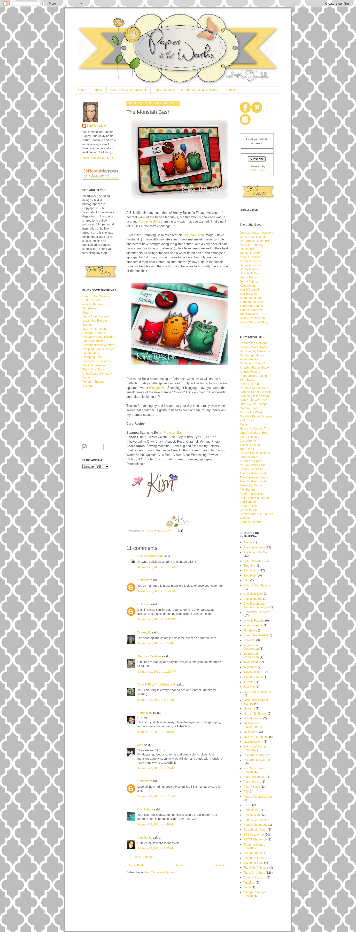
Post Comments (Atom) (159, 872)
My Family (250, 731)
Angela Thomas (250, 257)
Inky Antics (250, 667)
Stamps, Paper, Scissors (255, 392)
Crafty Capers (91, 300)
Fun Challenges (164, 90)
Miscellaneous (253, 718)
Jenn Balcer (247, 379)
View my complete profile (98, 158)
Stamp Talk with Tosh (253, 400)
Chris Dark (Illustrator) (254, 237)
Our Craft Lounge (93, 333)
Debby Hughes (250, 269)
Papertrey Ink (252, 781)
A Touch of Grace (251, 461)
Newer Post (135, 865)
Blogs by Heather (251, 522)
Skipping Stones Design (98, 349)
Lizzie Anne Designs (95, 316)
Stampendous (252, 853)
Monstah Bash (194, 235)
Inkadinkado (251, 662)
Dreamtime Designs (256, 612)
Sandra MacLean (251, 298)
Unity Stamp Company (97, 373)
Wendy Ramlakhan (252, 318)
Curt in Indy (145, 809)
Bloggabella (157, 388)
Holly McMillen (249, 273)
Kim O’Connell (249, 289)
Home (82, 90)
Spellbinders (90, 353)
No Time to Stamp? (252, 363)
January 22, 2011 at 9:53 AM (156, 768)
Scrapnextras (248, 457)
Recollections (252, 814)
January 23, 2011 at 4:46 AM (156, 824)
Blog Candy (251, 570)
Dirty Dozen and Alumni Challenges (256, 605)
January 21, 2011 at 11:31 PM (156, 671)
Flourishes (89, 308)
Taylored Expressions (96, 361)
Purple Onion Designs (257, 796)
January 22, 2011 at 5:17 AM (156, 699)
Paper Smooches (93, 341)
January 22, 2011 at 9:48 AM (156, 732)
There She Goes (93, 369)
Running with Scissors (254, 388)
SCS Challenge (253, 834)
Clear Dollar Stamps (95, 296)
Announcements (254, 547)
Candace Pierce (250, 261)
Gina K (86, 312)
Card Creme (248, 440)
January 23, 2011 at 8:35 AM (156, 848)
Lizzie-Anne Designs (257, 691)
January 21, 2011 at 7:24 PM (156, 643)
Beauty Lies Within (252, 469)
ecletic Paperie (253, 625)
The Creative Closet (253, 473)
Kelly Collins (248, 285)
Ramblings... (251, 810)
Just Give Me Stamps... (255, 404)
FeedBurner (257, 170)
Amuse (248, 542)
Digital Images (252, 599)
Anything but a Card (256, 552)
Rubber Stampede (255, 824)
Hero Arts (249, 640)
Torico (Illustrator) (251, 253)
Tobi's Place (247, 449)
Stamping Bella (149, 221)
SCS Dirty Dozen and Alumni (128, 90)
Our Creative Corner (256, 760)
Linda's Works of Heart (254, 432)
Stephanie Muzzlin (252, 302)
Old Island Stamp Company (254, 748)
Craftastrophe (249, 510)
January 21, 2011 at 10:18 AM (156, 567)
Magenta (249, 708)
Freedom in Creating (253, 375)
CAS (246, 580)
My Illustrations (253, 741)
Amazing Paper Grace (254, 367)
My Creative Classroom (251, 725)
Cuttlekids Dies (253, 593)
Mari (140, 745)
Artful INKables (253, 560)
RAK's (247, 805)
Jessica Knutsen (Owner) (256, 232)
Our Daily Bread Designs (98, 337)
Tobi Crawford (249, 314)
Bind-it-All (249, 565)
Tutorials (230, 90)
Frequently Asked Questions (199, 90)
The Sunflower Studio (254, 477)
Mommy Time (248, 408)
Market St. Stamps (255, 713)
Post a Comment (143, 857)
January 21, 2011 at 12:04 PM (156, 619)
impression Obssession (251, 647)
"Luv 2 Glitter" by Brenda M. (156, 684)
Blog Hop (249, 575)
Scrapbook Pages (255, 829)
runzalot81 (144, 837)
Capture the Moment (253, 343)
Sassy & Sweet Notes (254, 347)
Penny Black (251, 786)
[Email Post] (180, 530)
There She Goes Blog (254, 322)
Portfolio (98, 90)
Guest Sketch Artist (255, 635)
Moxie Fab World (251, 485)
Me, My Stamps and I (253, 465)
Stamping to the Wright (255, 396)
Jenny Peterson (250, 281)
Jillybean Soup (253, 676)
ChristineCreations (150, 556)
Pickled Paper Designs (255, 453)
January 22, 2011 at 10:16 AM (156, 796)
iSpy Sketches (252, 672)
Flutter (244, 424)
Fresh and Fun (249, 383)
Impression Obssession (251, 655)
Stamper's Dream (254, 858)
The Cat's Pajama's (95, 365)
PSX (246, 791)
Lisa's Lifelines (249, 437)
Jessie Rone (248, 277)
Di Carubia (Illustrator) (254, 241)
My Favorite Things (94, 329)
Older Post (221, 865)
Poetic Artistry (248, 506)
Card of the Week (251, 412)
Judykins (249, 682)
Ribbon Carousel (254, 820)
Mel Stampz (247, 489)
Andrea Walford (250, 371)
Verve (86, 377)
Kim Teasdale (149, 530)
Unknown (143, 580)
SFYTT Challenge (255, 839)
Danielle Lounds (251, 265)
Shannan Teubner (149, 656)
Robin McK (144, 713)
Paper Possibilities (252, 493)
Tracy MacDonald (251, 306)
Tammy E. (144, 632)
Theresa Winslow (251, 310)
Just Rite (249, 686)
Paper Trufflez (249, 359)
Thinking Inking (250, 445)
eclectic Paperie (92, 304)
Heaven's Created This (255, 428)
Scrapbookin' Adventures (98, 345)
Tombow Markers (254, 877)
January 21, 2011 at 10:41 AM (156, 591)
